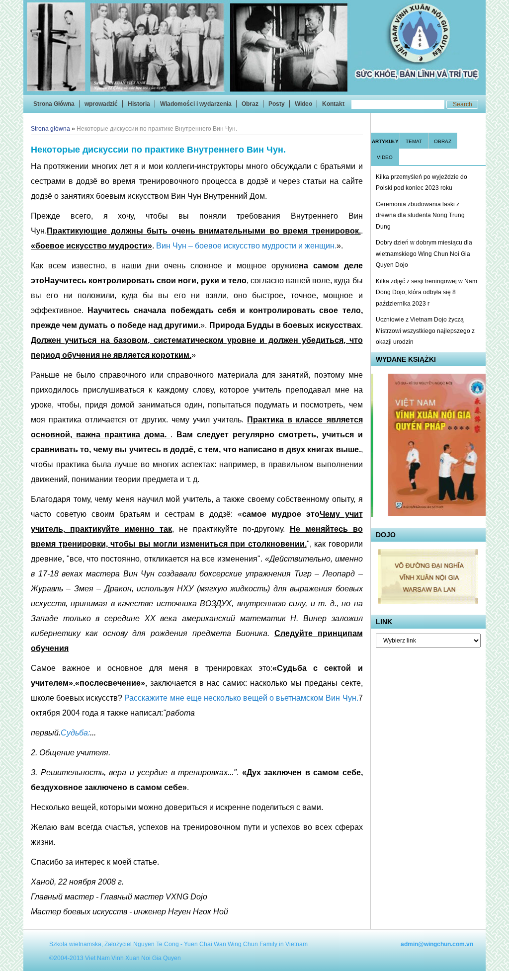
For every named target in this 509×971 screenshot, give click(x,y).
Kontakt (333, 103)
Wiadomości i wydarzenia (196, 103)
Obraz (250, 103)
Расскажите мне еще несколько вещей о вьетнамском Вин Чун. (241, 698)
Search (462, 104)
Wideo (303, 103)
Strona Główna (54, 103)
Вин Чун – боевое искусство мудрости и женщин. (246, 246)
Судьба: (75, 732)
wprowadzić (101, 103)
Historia (139, 103)
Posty (276, 103)
